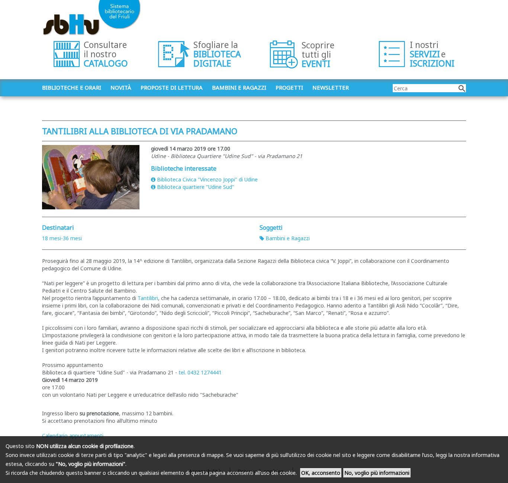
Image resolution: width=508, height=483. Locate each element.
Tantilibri (148, 298)
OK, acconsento (320, 472)
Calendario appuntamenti (72, 435)
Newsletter (330, 87)
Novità (120, 87)
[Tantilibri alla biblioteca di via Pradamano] (91, 177)
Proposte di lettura (172, 87)
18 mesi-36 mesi (62, 238)
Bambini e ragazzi (239, 87)
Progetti (289, 87)
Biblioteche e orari (71, 87)
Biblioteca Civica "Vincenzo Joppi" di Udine (207, 179)
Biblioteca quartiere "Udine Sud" (195, 186)
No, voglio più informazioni (376, 472)
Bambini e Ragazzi (288, 238)
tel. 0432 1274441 (200, 372)
